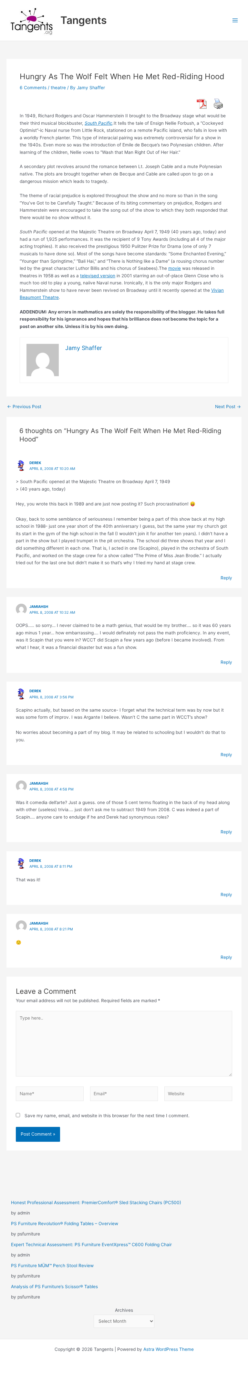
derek (35, 463)
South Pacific (98, 123)
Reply (226, 577)
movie (174, 268)
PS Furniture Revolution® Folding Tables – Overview (64, 1223)
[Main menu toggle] (235, 20)
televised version (97, 275)
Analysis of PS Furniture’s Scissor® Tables (54, 1286)
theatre (58, 87)
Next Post (228, 407)
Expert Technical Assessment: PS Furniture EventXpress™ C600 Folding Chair (91, 1244)
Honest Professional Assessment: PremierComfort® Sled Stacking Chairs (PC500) (96, 1202)
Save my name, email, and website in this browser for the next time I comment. (107, 1115)
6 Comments (33, 87)
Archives (124, 1310)
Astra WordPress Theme (168, 1349)
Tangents (83, 20)
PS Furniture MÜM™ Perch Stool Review (52, 1265)
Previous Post (24, 407)
